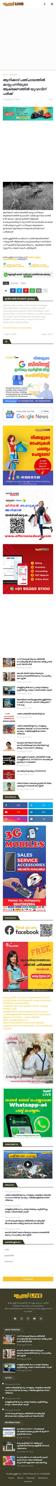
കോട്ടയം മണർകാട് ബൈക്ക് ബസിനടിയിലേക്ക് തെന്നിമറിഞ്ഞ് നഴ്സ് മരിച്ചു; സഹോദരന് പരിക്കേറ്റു (33, 745)
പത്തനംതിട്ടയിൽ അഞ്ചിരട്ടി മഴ (31, 713)
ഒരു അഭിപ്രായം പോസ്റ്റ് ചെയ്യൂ (17, 327)
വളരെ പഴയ (46, 334)
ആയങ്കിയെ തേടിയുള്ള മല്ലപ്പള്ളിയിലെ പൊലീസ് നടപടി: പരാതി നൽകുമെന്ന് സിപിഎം (34, 702)
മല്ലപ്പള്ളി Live (14, 1473)
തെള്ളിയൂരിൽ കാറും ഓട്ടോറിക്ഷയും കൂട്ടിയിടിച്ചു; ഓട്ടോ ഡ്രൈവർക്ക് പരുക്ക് (34, 688)
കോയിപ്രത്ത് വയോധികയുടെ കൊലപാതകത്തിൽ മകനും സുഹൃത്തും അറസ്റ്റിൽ (34, 676)
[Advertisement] (28, 39)
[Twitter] (19, 290)
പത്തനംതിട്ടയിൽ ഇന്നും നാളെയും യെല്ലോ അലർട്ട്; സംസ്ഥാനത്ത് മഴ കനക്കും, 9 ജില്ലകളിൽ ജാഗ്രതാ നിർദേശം (32, 730)
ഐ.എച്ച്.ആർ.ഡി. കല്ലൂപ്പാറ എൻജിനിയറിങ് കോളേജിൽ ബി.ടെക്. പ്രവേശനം (33, 1446)
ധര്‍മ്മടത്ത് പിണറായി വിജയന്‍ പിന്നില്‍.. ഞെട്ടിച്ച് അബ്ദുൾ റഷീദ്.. (25, 1007)
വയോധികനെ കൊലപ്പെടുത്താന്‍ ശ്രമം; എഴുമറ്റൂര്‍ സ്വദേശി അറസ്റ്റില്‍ (34, 784)
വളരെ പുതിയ (10, 334)
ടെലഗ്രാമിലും (10, 259)
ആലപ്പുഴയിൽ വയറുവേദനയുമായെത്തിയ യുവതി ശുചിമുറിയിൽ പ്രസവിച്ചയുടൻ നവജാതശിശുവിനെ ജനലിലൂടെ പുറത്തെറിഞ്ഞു (27, 1000)
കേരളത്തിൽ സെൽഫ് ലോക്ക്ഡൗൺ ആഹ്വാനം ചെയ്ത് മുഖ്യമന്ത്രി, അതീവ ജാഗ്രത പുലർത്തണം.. (27, 1013)
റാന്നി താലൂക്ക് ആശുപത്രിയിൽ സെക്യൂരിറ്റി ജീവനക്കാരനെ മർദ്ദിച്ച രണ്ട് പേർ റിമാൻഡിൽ (34, 662)
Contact (28, 1481)
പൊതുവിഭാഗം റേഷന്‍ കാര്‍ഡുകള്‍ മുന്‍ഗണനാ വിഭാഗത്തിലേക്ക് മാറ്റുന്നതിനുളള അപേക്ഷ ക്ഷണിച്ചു (32, 1460)
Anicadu (13, 74)
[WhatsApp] (32, 290)
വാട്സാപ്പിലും (34, 257)
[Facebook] (13, 290)
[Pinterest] (26, 290)
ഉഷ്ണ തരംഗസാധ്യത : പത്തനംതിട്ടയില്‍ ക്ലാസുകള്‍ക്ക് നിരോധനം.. (21, 1018)
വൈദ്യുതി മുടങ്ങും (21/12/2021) (31, 771)
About (20, 1478)
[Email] (39, 290)
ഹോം (5, 74)
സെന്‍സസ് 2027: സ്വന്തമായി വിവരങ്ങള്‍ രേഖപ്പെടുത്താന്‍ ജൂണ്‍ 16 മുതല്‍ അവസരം (33, 1431)
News (23, 283)
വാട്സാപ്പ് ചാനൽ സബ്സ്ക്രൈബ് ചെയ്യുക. (13, 266)
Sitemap (31, 1478)
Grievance (43, 1478)
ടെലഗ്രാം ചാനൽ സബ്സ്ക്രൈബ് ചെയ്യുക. (38, 266)
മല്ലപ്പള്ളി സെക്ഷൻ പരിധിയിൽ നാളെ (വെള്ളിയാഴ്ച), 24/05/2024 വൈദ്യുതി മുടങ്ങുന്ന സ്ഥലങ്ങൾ (35, 759)
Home (11, 1478)
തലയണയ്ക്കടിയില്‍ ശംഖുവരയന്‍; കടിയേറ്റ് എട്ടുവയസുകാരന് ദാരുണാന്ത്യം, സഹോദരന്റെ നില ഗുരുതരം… (28, 1025)
